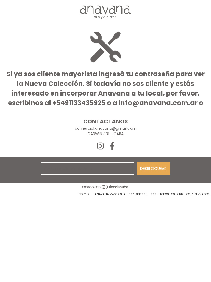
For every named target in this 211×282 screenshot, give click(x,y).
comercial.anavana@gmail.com (106, 128)
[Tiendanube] (106, 189)
